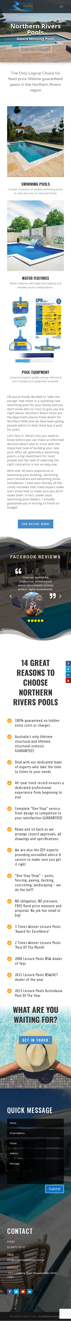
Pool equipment (35, 372)
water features (35, 278)
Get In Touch (35, 1055)
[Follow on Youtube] (23, 1306)
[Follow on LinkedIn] (29, 1306)
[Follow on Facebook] (9, 1306)
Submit (54, 1204)
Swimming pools (35, 184)
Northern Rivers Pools (35, 29)
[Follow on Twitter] (16, 1306)
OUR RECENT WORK (35, 524)
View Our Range (35, 48)
